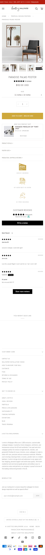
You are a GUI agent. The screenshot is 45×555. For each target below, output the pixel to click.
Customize (5, 368)
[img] (6, 239)
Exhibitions (6, 418)
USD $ (21, 512)
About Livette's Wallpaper (22, 533)
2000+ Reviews (7, 401)
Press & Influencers (9, 408)
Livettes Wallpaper (15, 526)
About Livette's (7, 398)
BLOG (38, 526)
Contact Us (6, 359)
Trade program (7, 424)
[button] (19, 81)
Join (37, 496)
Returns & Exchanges (10, 375)
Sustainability (7, 411)
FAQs (3, 372)
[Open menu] (4, 8)
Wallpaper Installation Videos (13, 362)
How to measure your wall (11, 365)
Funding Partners (8, 414)
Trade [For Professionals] (22, 530)
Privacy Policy (7, 382)
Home (4, 16)
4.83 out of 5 (28, 215)
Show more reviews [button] (22, 291)
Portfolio (5, 405)
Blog (3, 421)
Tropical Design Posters (21, 16)
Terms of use (6, 378)
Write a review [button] (22, 223)
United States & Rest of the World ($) (21, 520)
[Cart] (35, 8)
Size (22, 92)
